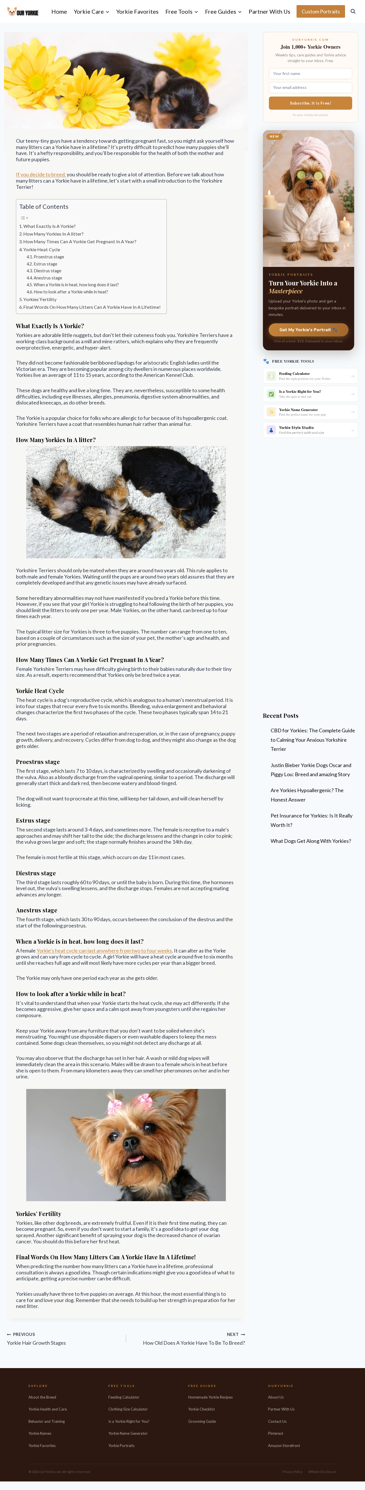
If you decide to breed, (41, 174)
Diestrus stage (47, 270)
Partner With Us (269, 11)
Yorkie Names (40, 1433)
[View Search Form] (353, 11)
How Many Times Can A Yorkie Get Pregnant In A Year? (79, 241)
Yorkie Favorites (137, 11)
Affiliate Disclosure (322, 1471)
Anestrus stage (48, 277)
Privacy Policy (293, 1471)
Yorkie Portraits (121, 1445)
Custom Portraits (321, 11)
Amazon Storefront (284, 1445)
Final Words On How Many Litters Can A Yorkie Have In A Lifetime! (92, 307)
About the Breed (42, 1397)
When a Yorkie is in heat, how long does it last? (76, 284)
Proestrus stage (49, 256)
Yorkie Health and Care (48, 1409)
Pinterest (275, 1433)
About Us (276, 1397)
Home (59, 11)
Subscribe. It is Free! (310, 103)
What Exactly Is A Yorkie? (49, 226)
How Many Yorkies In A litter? (53, 233)
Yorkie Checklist (201, 1409)
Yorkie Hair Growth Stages (36, 1339)
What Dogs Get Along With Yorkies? (311, 841)
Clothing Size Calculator (128, 1409)
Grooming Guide (202, 1421)
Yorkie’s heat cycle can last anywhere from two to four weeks (104, 950)
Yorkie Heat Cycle (41, 249)
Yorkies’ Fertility (39, 299)
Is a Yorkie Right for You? (128, 1421)
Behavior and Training (47, 1421)
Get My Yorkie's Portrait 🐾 (308, 330)
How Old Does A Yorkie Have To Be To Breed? (194, 1339)
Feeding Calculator (123, 1397)
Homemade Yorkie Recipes (210, 1397)
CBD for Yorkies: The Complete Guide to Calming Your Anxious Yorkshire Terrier (313, 739)
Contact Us (277, 1421)
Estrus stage (45, 263)
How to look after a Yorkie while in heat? (71, 291)
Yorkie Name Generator (128, 1433)
